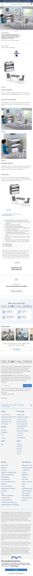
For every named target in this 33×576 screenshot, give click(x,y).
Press (2, 434)
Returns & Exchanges (22, 431)
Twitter (19, 453)
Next (6, 459)
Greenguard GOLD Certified (8, 417)
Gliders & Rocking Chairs (7, 474)
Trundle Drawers (5, 498)
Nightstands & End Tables (8, 488)
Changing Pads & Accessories (9, 502)
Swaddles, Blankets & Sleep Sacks (10, 505)
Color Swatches (21, 438)
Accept (16, 569)
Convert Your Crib (21, 419)
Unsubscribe (4, 398)
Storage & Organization (7, 495)
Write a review (15, 291)
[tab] (7, 214)
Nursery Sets (4, 465)
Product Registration (22, 424)
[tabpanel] (16, 18)
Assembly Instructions (23, 417)
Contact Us (20, 435)
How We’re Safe (5, 414)
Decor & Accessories (6, 486)
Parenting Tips (20, 414)
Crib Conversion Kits (6, 500)
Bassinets (3, 484)
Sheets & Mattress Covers (8, 481)
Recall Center (4, 424)
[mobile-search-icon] (27, 4)
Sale (2, 444)
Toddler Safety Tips (6, 421)
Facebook (19, 446)
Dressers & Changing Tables (8, 472)
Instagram (19, 444)
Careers (3, 438)
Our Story (3, 430)
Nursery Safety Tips (6, 419)
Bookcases (4, 491)
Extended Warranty (22, 426)
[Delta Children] (16, 361)
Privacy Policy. (15, 566)
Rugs (2, 493)
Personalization (5, 477)
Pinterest (19, 449)
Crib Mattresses (5, 479)
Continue (27, 385)
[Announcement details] (31, 406)
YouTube (19, 451)
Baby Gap (3, 470)
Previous (3, 459)
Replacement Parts (22, 421)
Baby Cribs (4, 467)
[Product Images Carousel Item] (16, 18)
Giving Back (4, 432)
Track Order (20, 433)
